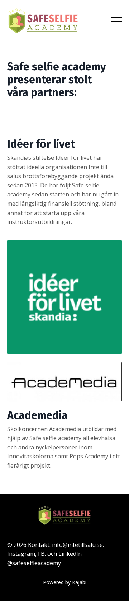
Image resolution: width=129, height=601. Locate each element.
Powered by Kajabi (64, 582)
